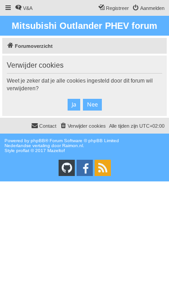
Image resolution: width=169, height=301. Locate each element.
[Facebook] (85, 168)
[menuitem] (23, 8)
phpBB (38, 140)
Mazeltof (56, 150)
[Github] (67, 168)
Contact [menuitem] (47, 126)
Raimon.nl (72, 145)
